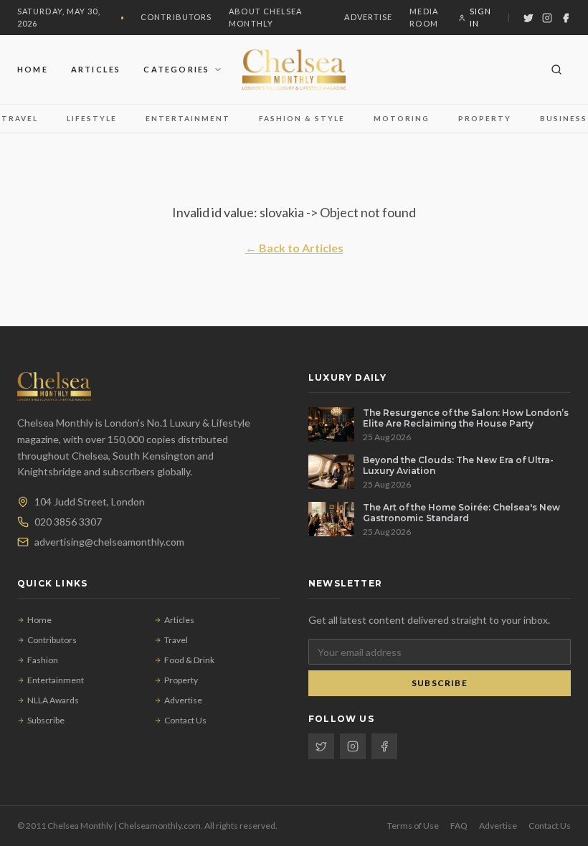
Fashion (42, 660)
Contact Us (185, 720)
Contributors (176, 17)
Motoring (402, 118)
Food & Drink (189, 660)
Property (484, 118)
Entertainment (188, 118)
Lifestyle (92, 118)
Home (32, 69)
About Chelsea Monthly (265, 17)
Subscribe (46, 720)
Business (563, 118)
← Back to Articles (294, 248)
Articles (96, 69)
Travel (19, 118)
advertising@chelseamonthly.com (109, 542)
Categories (176, 69)
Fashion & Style (302, 118)
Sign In (480, 17)
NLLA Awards (53, 700)
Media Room (423, 17)
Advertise (368, 17)
